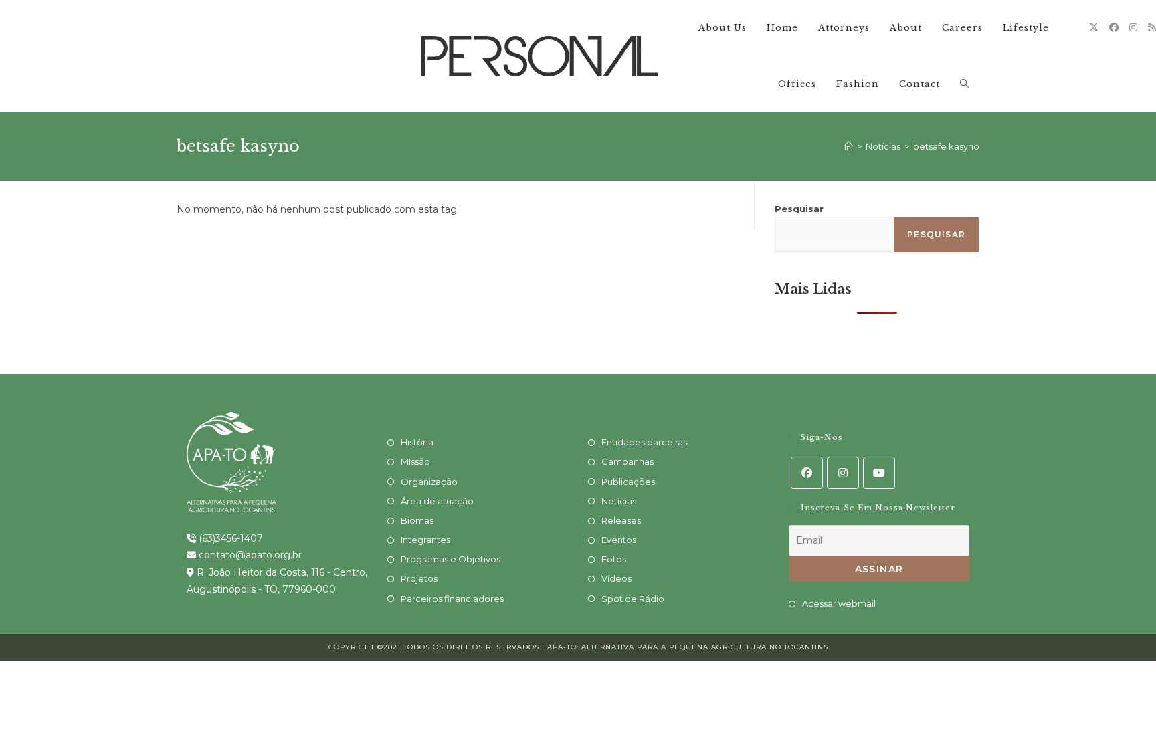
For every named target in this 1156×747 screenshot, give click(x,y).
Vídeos (616, 578)
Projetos (419, 578)
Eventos (618, 539)
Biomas (417, 520)
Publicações (628, 481)
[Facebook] (1114, 27)
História (417, 442)
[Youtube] (879, 473)
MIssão (415, 461)
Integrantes (425, 539)
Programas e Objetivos (450, 559)
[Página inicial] (848, 146)
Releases (621, 520)
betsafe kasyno (946, 146)
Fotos (613, 559)
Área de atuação (437, 501)
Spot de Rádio (632, 598)
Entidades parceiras (644, 442)
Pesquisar (799, 208)
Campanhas (627, 461)
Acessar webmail (839, 603)
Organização (429, 481)
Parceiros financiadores (452, 598)
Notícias (618, 501)
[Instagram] (1133, 27)
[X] (1094, 27)
